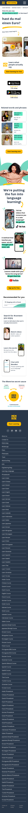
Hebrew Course (6, 607)
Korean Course (6, 632)
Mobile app (5, 446)
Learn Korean (6, 527)
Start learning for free (14, 71)
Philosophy (5, 453)
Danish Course (6, 586)
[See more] (24, 3)
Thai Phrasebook (7, 789)
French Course (6, 597)
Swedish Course (6, 674)
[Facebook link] (8, 430)
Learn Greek (5, 502)
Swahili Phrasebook (7, 782)
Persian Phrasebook (8, 754)
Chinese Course (6, 583)
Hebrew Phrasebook (8, 719)
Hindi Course (5, 611)
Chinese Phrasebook (8, 695)
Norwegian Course (7, 639)
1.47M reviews (14, 97)
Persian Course (6, 642)
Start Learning (12, 2)
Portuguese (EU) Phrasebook (10, 765)
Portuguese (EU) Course (9, 653)
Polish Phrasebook (7, 758)
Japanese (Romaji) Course (9, 628)
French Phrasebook (7, 709)
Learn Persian (6, 537)
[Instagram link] (20, 430)
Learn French (6, 495)
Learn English (6, 492)
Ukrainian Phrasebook (8, 796)
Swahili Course (6, 670)
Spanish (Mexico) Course (9, 663)
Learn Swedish (6, 562)
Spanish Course (6, 667)
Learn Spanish (6, 555)
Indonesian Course (7, 618)
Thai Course (5, 677)
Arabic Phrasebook (7, 691)
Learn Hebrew (6, 506)
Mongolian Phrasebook (9, 747)
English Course (6, 593)
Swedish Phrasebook (8, 786)
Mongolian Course (7, 635)
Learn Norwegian (7, 534)
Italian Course (6, 621)
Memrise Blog (6, 460)
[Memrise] (3, 3)
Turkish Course (6, 681)
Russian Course (6, 656)
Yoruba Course (6, 688)
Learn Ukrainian (6, 572)
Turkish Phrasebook (8, 793)
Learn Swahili (6, 558)
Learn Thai (5, 565)
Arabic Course (6, 579)
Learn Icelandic (6, 513)
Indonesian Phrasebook (9, 730)
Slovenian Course (7, 660)
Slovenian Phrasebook (8, 772)
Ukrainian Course (7, 684)
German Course (16, 7)
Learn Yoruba (6, 576)
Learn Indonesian (7, 516)
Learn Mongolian (7, 530)
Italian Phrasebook (7, 733)
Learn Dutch (5, 488)
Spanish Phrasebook (8, 779)
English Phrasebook (8, 705)
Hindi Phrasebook (7, 723)
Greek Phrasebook (7, 716)
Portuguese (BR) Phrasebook (10, 761)
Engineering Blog (7, 467)
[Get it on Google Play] (14, 92)
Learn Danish (6, 485)
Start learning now (14, 151)
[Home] (5, 65)
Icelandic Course (6, 614)
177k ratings (14, 88)
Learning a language (8, 471)
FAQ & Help (5, 443)
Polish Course (6, 646)
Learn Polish (5, 541)
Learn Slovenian (6, 551)
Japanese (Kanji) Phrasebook (10, 737)
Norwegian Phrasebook (9, 751)
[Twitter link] (12, 430)
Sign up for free (14, 288)
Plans (3, 450)
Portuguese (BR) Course (9, 649)
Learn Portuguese (7, 544)
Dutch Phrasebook (7, 702)
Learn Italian (5, 520)
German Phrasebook (8, 712)
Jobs (3, 464)
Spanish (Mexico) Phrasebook (10, 775)
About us (4, 436)
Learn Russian (6, 548)
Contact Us (5, 439)
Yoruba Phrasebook (8, 800)
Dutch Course (6, 590)
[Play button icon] (13, 47)
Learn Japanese (6, 523)
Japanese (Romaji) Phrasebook (11, 740)
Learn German (6, 7)
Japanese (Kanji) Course (9, 625)
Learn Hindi (5, 509)
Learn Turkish (6, 569)
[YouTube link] (16, 430)
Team (3, 457)
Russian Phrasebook (8, 768)
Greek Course (6, 604)
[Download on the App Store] (14, 83)
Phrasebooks (6, 474)
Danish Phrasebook (7, 698)
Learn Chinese (6, 481)
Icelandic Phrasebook (8, 726)
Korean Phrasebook (8, 744)
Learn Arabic (5, 478)
